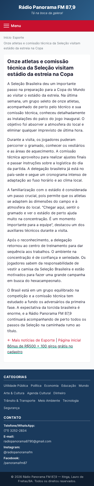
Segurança (12, 408)
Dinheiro (59, 393)
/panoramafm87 (15, 463)
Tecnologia (71, 400)
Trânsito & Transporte (19, 400)
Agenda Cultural (39, 393)
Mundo (84, 385)
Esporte (18, 37)
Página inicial (69, 340)
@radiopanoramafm (18, 452)
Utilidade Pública (16, 385)
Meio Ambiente (49, 400)
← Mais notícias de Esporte (31, 340)
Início (7, 37)
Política (36, 385)
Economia (51, 385)
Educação (68, 385)
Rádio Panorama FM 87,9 (47, 7)
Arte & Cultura (14, 393)
